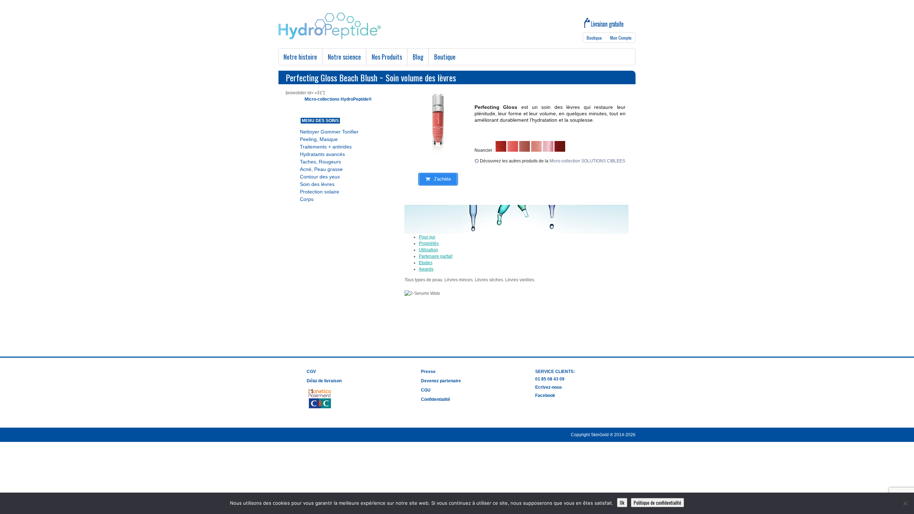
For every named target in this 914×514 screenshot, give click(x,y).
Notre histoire (300, 56)
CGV (311, 371)
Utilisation (428, 249)
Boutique (594, 38)
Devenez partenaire (441, 380)
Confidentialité (435, 399)
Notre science (344, 56)
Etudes (425, 262)
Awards (426, 269)
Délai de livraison (324, 380)
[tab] (523, 237)
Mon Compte (621, 38)
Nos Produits (387, 56)
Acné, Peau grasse (321, 169)
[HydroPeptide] (329, 37)
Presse (428, 371)
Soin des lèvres (317, 184)
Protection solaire (319, 192)
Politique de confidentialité (657, 502)
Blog (418, 56)
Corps (306, 199)
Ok (622, 502)
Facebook (545, 395)
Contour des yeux (320, 177)
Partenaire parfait (435, 256)
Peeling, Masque (319, 139)
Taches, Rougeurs (320, 162)
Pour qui (427, 237)
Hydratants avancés (322, 154)
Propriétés (429, 243)
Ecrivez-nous (548, 387)
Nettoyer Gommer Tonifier (329, 132)
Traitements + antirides (326, 147)
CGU (426, 390)
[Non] (905, 503)
